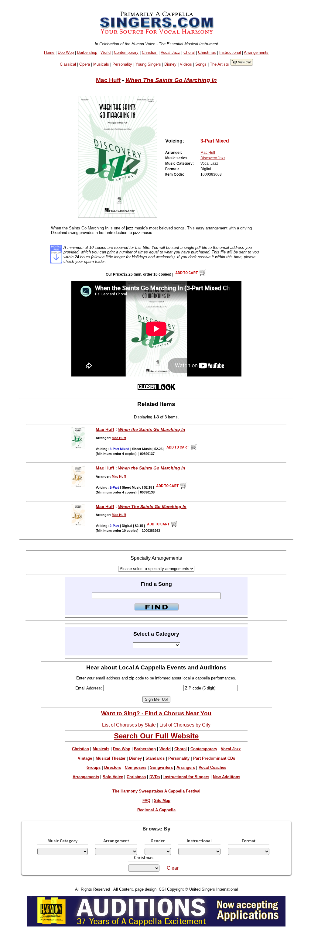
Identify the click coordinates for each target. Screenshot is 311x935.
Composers (135, 767)
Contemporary (126, 52)
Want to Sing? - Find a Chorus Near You (156, 713)
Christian (149, 52)
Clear (173, 868)
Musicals (101, 64)
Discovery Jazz (212, 158)
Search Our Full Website (156, 736)
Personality (122, 64)
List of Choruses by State (129, 724)
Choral (189, 52)
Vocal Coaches (212, 767)
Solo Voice (113, 777)
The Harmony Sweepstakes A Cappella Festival (156, 791)
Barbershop (87, 52)
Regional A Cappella (156, 810)
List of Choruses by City (184, 724)
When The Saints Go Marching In (171, 80)
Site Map (162, 800)
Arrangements (256, 52)
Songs (201, 64)
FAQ (146, 800)
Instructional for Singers (186, 777)
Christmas (207, 52)
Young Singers (148, 64)
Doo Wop (66, 52)
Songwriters (161, 767)
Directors (112, 767)
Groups (94, 767)
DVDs (154, 777)
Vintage (85, 758)
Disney (170, 64)
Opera (84, 64)
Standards (155, 758)
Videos (186, 64)
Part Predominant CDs (214, 758)
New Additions (226, 777)
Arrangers (185, 767)
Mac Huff (108, 80)
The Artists (219, 64)
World (106, 52)
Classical (68, 64)
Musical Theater (110, 758)
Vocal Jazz (170, 52)
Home (49, 52)
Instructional (230, 52)
